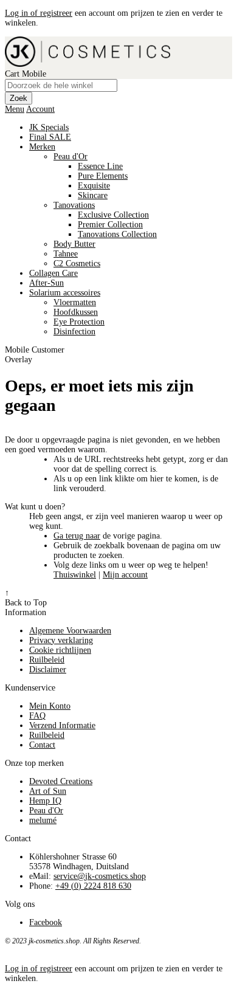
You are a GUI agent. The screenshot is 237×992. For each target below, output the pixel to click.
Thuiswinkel (74, 574)
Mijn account (125, 574)
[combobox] (61, 85)
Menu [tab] (14, 109)
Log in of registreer (38, 13)
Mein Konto (49, 706)
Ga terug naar (76, 535)
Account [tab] (40, 109)
